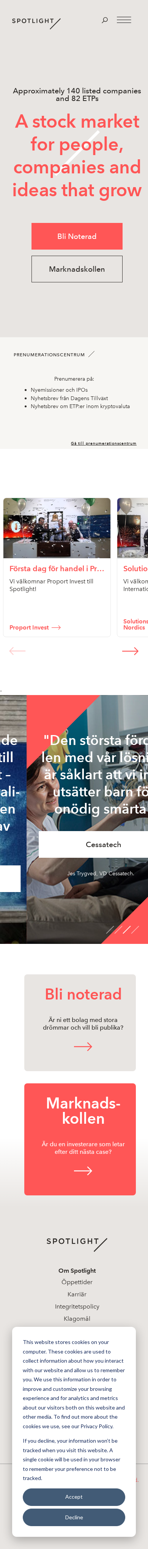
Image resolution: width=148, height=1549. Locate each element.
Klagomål (77, 1318)
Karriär (77, 1294)
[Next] (130, 651)
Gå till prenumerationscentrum (104, 443)
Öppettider (77, 1282)
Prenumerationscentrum (49, 354)
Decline (74, 1517)
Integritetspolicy (77, 1306)
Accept (74, 1496)
